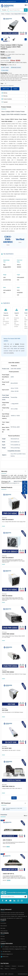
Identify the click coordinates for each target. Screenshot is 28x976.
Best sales (3, 928)
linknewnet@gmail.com (14, 483)
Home (2, 13)
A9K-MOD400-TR (8, 873)
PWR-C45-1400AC (7, 595)
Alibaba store (5, 956)
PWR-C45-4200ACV (8, 519)
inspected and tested (21, 199)
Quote (24, 486)
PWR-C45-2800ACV (8, 557)
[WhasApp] (18, 901)
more (3, 526)
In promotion (3, 923)
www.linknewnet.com (22, 973)
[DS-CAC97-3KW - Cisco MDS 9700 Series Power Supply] (14, 733)
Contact (24, 489)
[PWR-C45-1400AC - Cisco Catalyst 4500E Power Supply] (14, 580)
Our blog (2, 936)
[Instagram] (22, 901)
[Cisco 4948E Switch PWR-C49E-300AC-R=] (14, 771)
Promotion (4, 814)
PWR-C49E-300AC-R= (8, 786)
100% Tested (6, 67)
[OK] (25, 896)
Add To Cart (6, 88)
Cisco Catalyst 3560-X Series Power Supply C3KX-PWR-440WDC (19, 13)
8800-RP (5, 840)
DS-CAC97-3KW (6, 748)
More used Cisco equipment (7, 85)
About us (3, 938)
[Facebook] (3, 901)
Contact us (3, 941)
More (14, 798)
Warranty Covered (16, 67)
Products (8, 13)
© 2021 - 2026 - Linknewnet (7, 973)
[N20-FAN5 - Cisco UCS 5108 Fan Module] (14, 695)
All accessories (4, 930)
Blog (2, 968)
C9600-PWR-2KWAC (8, 672)
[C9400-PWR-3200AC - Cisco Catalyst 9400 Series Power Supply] (14, 619)
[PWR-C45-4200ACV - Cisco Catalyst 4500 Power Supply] (14, 504)
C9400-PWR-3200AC (8, 634)
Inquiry (15, 88)
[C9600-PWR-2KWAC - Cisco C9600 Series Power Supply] (14, 657)
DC (5, 83)
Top (25, 493)
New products (4, 925)
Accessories (21, 966)
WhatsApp (25, 483)
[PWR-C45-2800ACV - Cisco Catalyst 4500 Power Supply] (14, 542)
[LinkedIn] (15, 901)
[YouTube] (10, 901)
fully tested (14, 348)
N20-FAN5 (5, 710)
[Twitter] (6, 901)
